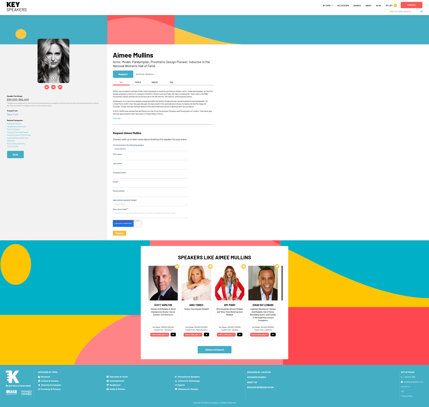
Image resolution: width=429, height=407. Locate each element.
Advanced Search (214, 349)
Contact (411, 5)
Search (357, 5)
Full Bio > (117, 118)
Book (15, 154)
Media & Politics (117, 389)
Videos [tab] (154, 82)
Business (45, 376)
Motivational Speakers (189, 376)
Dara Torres (196, 305)
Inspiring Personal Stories (17, 138)
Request (123, 74)
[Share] (60, 87)
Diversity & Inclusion (51, 385)
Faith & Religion (13, 129)
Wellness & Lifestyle (188, 389)
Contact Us (405, 386)
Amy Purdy (229, 305)
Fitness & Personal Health (17, 132)
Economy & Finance (51, 389)
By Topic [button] (327, 5)
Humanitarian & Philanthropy (19, 135)
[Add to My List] (177, 266)
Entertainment (117, 381)
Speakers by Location (259, 372)
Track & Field (12, 146)
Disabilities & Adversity (16, 126)
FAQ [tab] (171, 82)
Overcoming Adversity (16, 143)
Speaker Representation (260, 387)
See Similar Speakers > (145, 74)
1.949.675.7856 (409, 377)
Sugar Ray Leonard (262, 305)
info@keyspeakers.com (413, 382)
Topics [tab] (138, 82)
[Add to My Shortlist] (46, 87)
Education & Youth (119, 376)
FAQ (402, 391)
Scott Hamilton (163, 305)
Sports (181, 385)
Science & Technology (189, 381)
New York (12, 114)
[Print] (53, 87)
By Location (343, 5)
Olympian (11, 141)
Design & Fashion (14, 123)
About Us (252, 382)
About (369, 5)
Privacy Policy (407, 396)
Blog (378, 5)
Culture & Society (49, 381)
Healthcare (115, 385)
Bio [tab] (121, 82)
